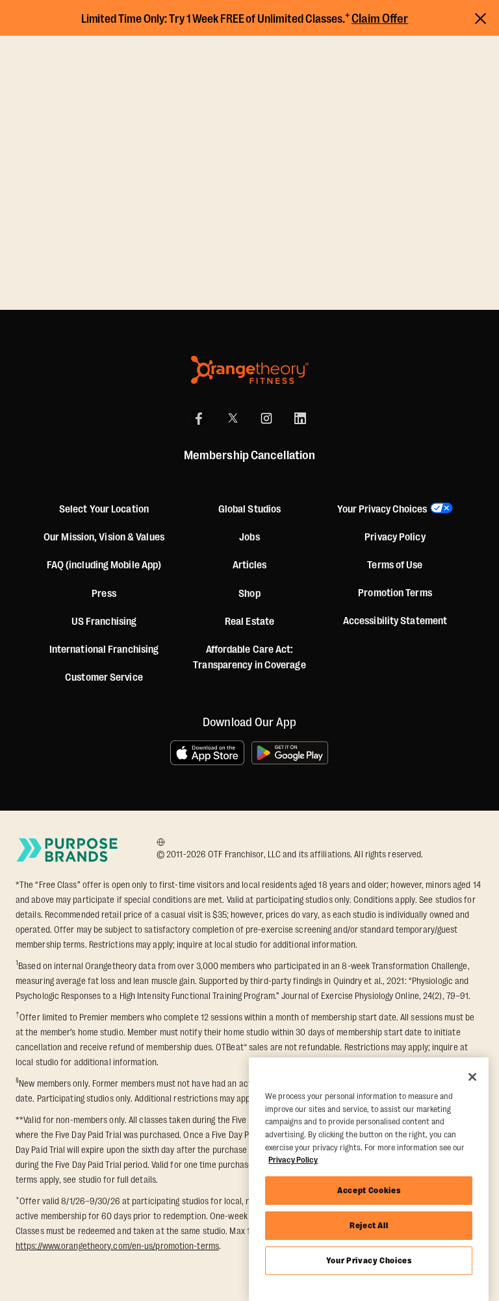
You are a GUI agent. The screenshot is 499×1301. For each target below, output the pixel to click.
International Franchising (104, 649)
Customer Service (104, 677)
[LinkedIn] (300, 418)
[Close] (472, 1077)
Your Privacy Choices (369, 1260)
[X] (232, 418)
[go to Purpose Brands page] (68, 850)
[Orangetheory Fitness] (250, 370)
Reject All (369, 1225)
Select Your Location (104, 509)
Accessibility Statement (395, 621)
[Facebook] (199, 418)
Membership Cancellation (249, 455)
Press (104, 594)
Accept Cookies (368, 1190)
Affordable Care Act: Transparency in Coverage (249, 657)
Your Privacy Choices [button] (382, 509)
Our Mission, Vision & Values (104, 537)
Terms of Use (394, 565)
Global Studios (249, 509)
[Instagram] (266, 418)
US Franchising (103, 621)
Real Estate (249, 621)
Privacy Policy (395, 537)
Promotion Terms (395, 593)
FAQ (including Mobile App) (104, 565)
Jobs (249, 537)
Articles (250, 565)
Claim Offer (380, 19)
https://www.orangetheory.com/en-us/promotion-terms (117, 1246)
